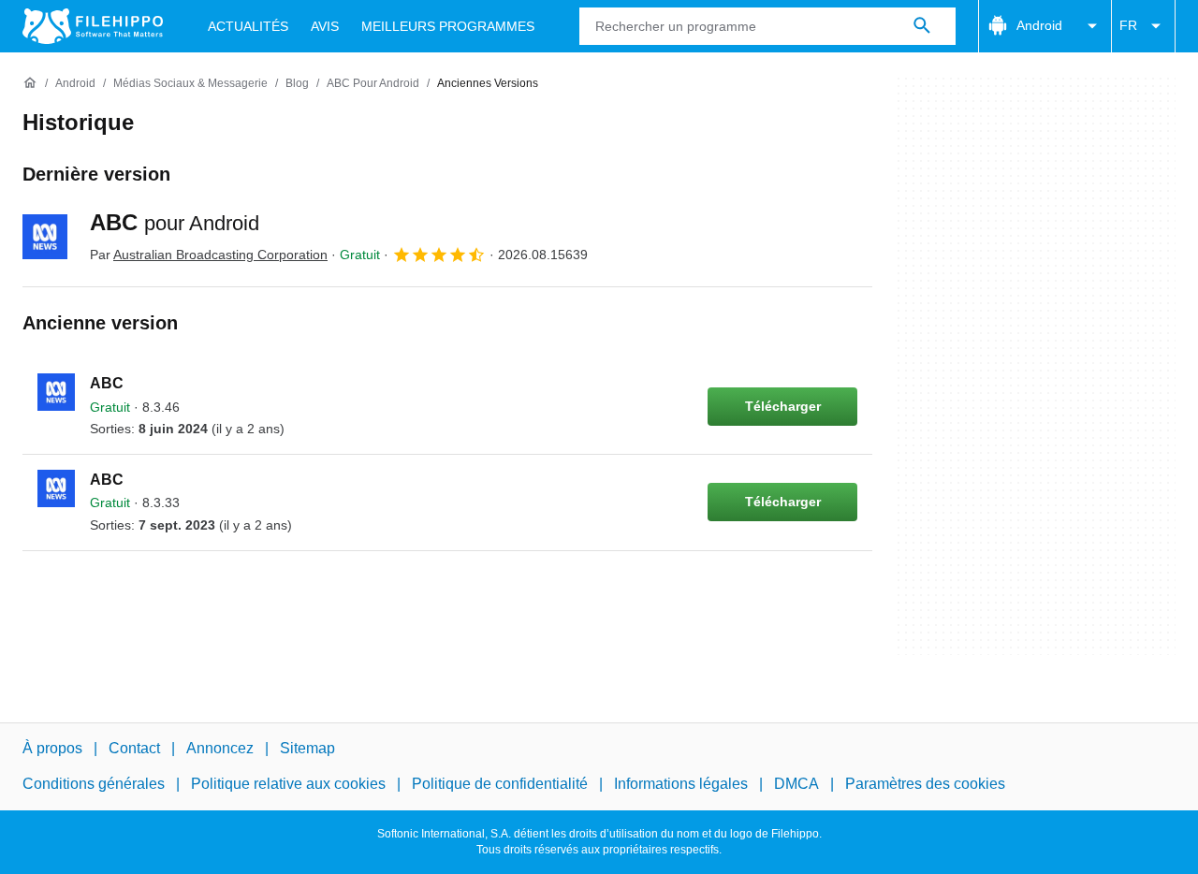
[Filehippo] (92, 26)
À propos (52, 748)
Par (209, 254)
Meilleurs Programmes (447, 26)
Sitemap (307, 748)
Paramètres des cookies (925, 784)
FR (1128, 25)
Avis (325, 26)
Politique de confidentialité (500, 784)
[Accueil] (29, 83)
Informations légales (681, 784)
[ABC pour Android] (44, 236)
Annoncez (220, 748)
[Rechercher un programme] (922, 26)
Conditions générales (93, 784)
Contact (134, 748)
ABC (174, 222)
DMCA (796, 784)
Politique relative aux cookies (288, 784)
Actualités (248, 26)
